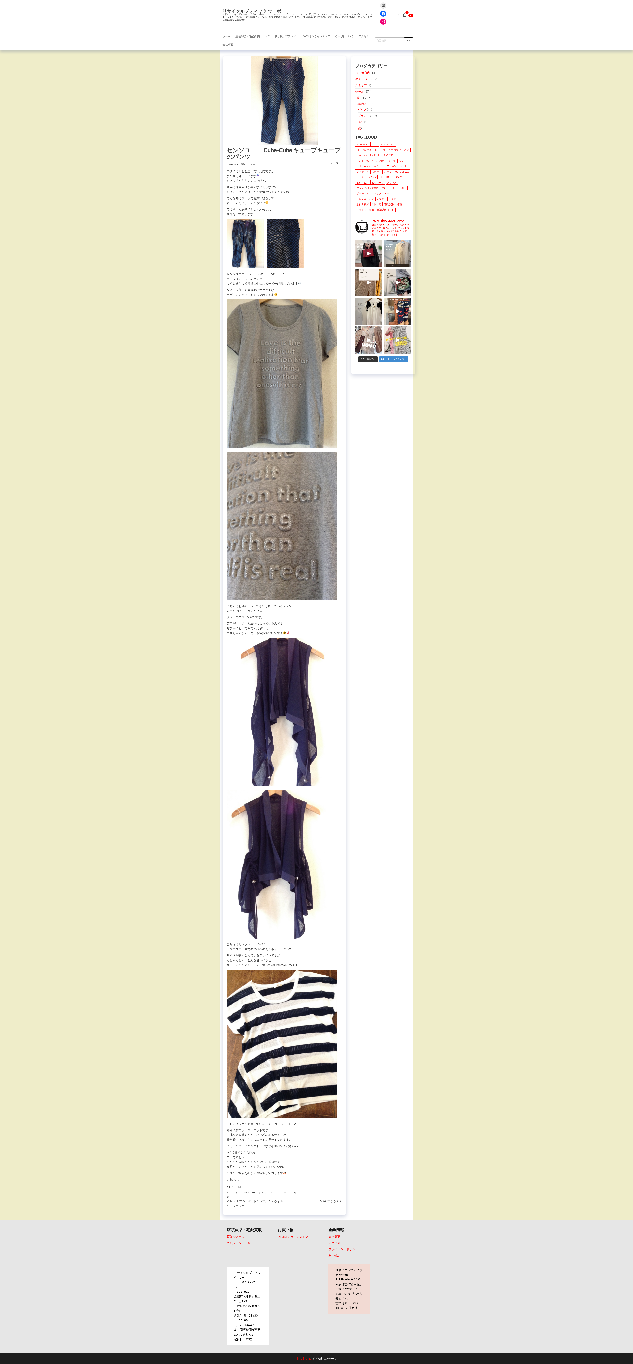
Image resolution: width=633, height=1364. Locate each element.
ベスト (287, 1192)
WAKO (402, 160)
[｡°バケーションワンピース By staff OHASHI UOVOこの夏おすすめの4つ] (397, 340)
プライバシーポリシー (343, 1249)
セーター (361, 177)
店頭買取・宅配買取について (252, 36)
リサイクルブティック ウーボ (252, 11)
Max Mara (361, 155)
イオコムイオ (363, 166)
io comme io (394, 149)
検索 (408, 40)
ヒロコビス (362, 182)
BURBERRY (362, 144)
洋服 (361, 122)
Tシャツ (235, 1192)
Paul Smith (375, 155)
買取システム (236, 1236)
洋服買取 (361, 209)
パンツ (398, 177)
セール (359, 91)
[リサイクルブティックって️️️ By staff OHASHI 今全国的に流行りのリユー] (368, 340)
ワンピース (395, 198)
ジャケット (362, 171)
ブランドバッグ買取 (367, 187)
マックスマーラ (382, 193)
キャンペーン (364, 79)
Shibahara (252, 164)
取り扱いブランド (285, 36)
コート (403, 166)
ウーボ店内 (362, 72)
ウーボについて (344, 36)
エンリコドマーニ (249, 1192)
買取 (371, 209)
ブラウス (392, 182)
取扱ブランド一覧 (239, 1243)
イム (376, 166)
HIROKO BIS (388, 144)
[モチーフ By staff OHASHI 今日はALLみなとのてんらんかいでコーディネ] (397, 282)
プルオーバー (388, 187)
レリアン (381, 198)
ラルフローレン (365, 198)
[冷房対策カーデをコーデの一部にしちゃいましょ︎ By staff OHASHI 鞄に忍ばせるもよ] (368, 282)
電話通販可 (383, 209)
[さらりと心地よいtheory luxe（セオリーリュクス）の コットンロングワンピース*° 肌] (397, 253)
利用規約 (334, 1255)
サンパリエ (264, 1192)
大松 (294, 1192)
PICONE (388, 155)
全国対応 (376, 204)
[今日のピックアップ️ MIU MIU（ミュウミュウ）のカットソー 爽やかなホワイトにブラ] (368, 311)
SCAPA (380, 160)
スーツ (388, 171)
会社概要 (228, 44)
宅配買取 (389, 204)
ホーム (226, 36)
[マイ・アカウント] (399, 14)
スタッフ (361, 85)
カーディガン (389, 166)
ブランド (364, 115)
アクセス (364, 36)
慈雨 (399, 204)
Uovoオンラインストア (315, 36)
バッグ (362, 109)
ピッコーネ (378, 182)
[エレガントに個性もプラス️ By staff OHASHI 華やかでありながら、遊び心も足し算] (368, 253)
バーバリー (385, 177)
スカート (376, 171)
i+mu (383, 149)
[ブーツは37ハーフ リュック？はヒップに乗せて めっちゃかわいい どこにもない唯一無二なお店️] (397, 311)
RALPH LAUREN (365, 160)
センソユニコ (276, 1192)
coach (375, 144)
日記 (240, 1187)
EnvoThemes (304, 1358)
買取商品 (361, 104)
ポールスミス (363, 193)
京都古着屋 (362, 204)
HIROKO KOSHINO (367, 149)
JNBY (406, 149)
